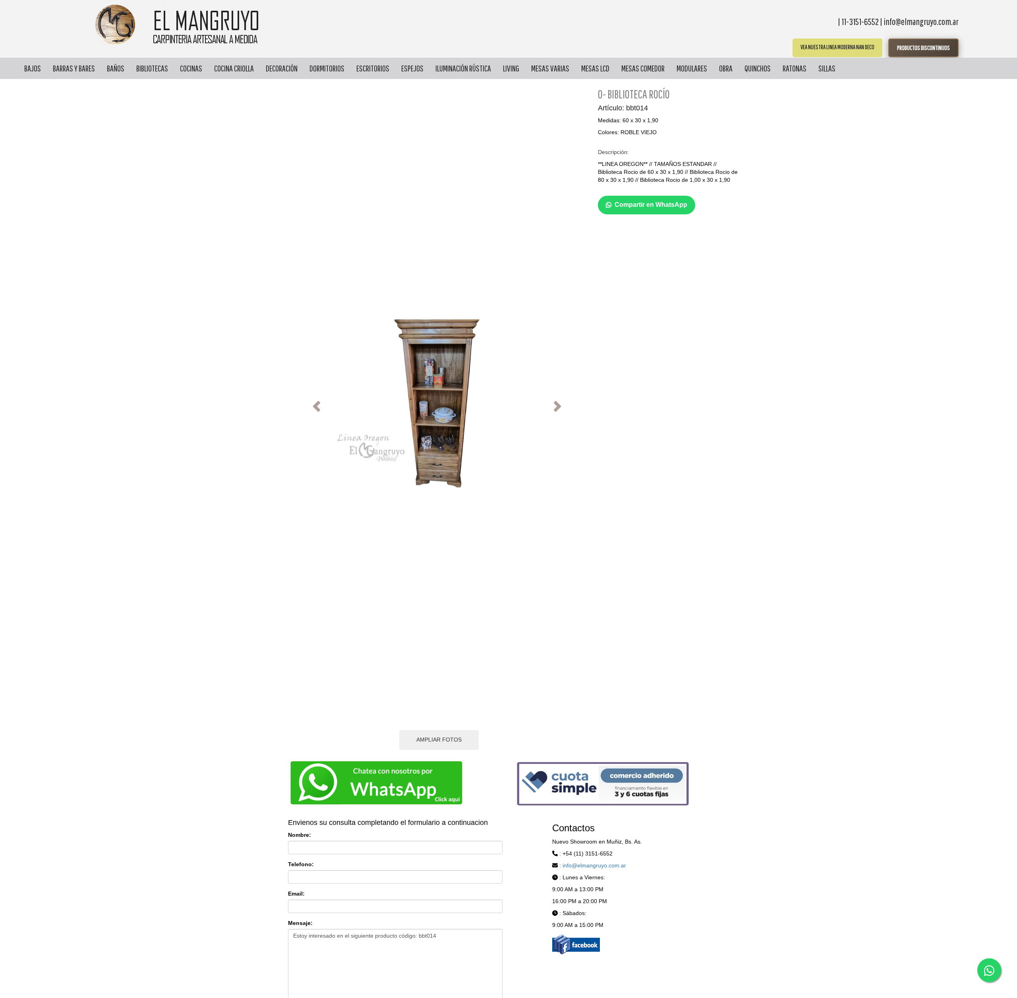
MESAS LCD (595, 68)
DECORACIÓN (282, 68)
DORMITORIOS (326, 68)
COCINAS (191, 68)
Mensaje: (300, 923)
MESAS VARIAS (550, 68)
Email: (296, 893)
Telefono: (301, 864)
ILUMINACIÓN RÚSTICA (463, 68)
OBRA (726, 68)
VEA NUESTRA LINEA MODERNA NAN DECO (837, 46)
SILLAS (826, 68)
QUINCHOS (757, 68)
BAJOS (32, 68)
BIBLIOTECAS (152, 68)
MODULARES (692, 68)
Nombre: (299, 835)
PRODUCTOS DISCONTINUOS (923, 47)
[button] (315, 403)
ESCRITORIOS (372, 68)
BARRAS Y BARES (74, 68)
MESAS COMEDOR (643, 68)
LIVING (511, 68)
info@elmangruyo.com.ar (594, 865)
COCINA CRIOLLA (234, 68)
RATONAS (794, 68)
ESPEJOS (412, 68)
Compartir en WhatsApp (651, 204)
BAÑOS (115, 68)
